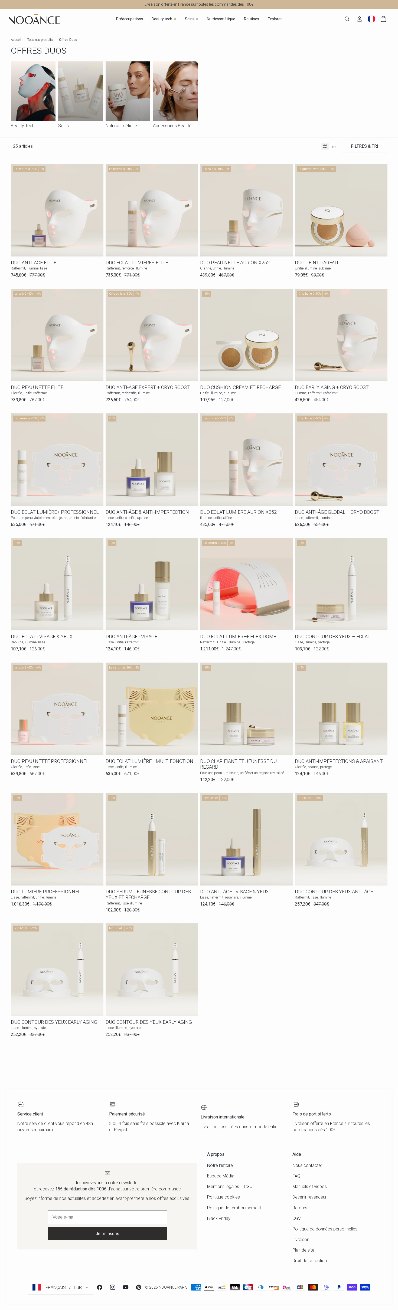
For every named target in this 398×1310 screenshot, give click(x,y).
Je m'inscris (107, 1233)
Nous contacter (307, 1165)
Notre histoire (220, 1165)
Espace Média (220, 1176)
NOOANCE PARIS (173, 1287)
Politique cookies (223, 1197)
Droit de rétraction (309, 1260)
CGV (296, 1218)
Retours (299, 1207)
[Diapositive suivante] (190, 210)
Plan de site (303, 1250)
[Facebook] (99, 1287)
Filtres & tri (364, 146)
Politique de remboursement (234, 1207)
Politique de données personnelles (324, 1229)
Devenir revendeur (309, 1197)
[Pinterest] (138, 1287)
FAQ (296, 1176)
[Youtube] (125, 1287)
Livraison (300, 1239)
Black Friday (218, 1218)
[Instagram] (112, 1287)
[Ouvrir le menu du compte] (360, 19)
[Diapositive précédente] (114, 210)
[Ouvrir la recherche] (347, 19)
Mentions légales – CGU (229, 1186)
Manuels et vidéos (309, 1186)
